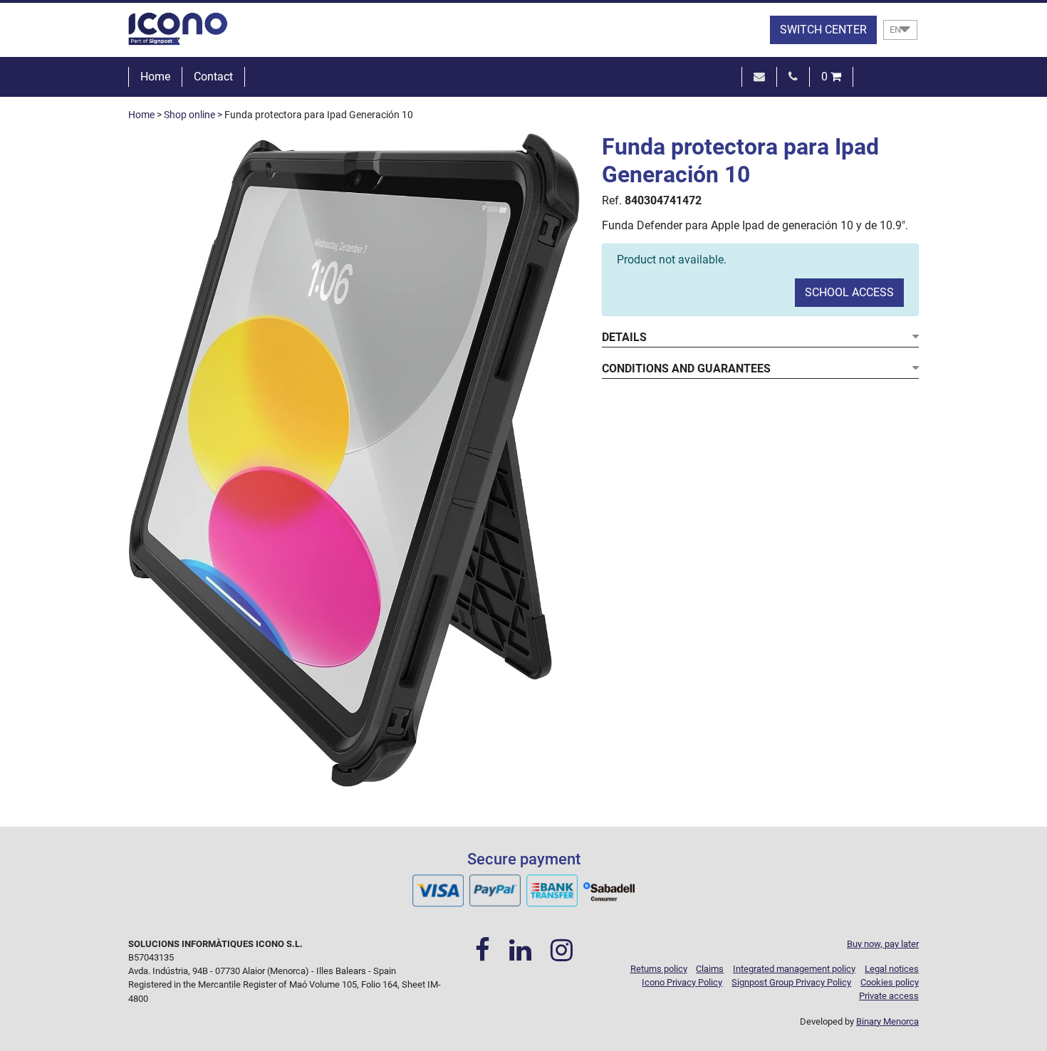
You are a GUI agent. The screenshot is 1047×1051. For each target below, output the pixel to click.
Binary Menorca (887, 1021)
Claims (710, 968)
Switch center (823, 29)
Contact (213, 76)
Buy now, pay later (883, 943)
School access (849, 292)
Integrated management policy (794, 968)
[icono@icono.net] (759, 76)
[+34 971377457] (793, 76)
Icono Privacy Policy (682, 982)
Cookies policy (889, 982)
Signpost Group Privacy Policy (791, 982)
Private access (889, 995)
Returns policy (658, 968)
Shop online (189, 115)
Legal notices (892, 968)
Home (155, 76)
